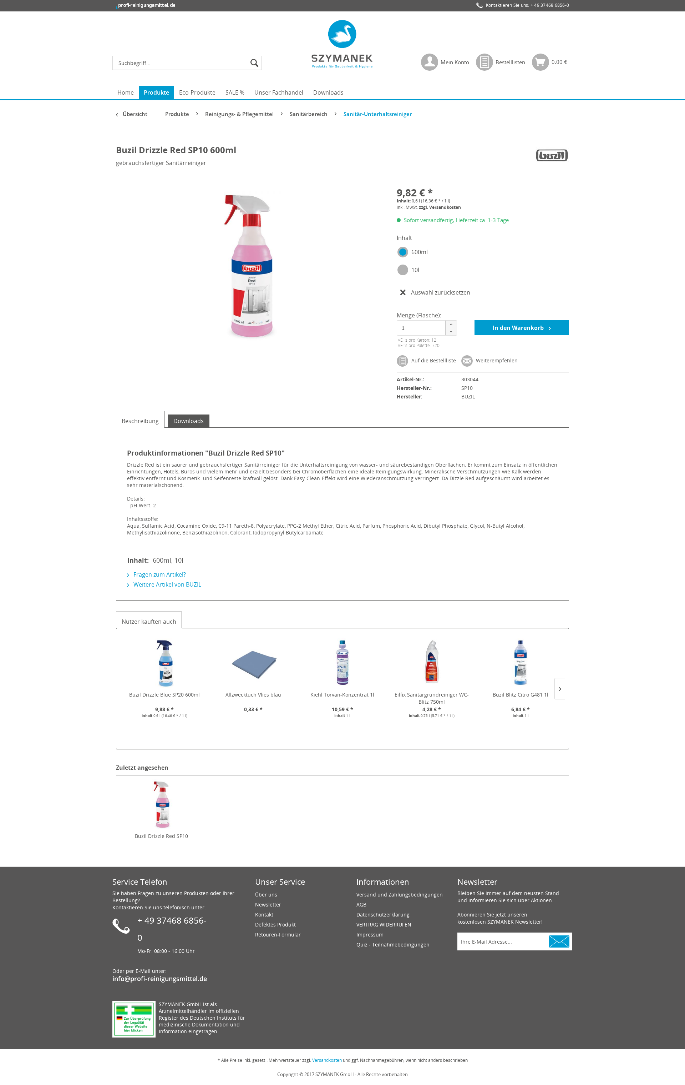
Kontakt (264, 914)
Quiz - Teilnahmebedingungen (393, 944)
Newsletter (268, 904)
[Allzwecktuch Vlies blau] (254, 663)
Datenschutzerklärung (383, 914)
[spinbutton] (426, 328)
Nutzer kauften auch (149, 622)
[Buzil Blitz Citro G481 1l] (521, 663)
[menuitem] (188, 63)
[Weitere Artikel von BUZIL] (552, 157)
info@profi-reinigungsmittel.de (159, 978)
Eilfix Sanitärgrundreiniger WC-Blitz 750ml (432, 698)
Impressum (370, 934)
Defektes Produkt (275, 924)
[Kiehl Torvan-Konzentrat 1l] (342, 663)
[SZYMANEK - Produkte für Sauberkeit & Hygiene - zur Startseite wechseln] (342, 44)
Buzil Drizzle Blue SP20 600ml (164, 694)
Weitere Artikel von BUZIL (166, 584)
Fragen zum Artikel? (159, 574)
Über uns (266, 894)
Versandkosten (327, 1060)
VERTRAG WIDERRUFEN (383, 924)
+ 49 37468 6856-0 (550, 5)
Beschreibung (140, 421)
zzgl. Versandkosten (440, 207)
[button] (451, 324)
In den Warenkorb (519, 328)
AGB (361, 904)
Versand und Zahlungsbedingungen (399, 894)
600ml (419, 252)
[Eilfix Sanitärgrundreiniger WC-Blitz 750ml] (432, 663)
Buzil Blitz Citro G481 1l (520, 694)
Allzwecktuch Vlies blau (253, 694)
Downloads (188, 421)
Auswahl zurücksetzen (440, 292)
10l (415, 270)
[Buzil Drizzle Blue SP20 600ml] (164, 663)
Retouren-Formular (278, 934)
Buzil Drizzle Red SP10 (161, 836)
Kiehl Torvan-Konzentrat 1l (342, 694)
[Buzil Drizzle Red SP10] (161, 804)
